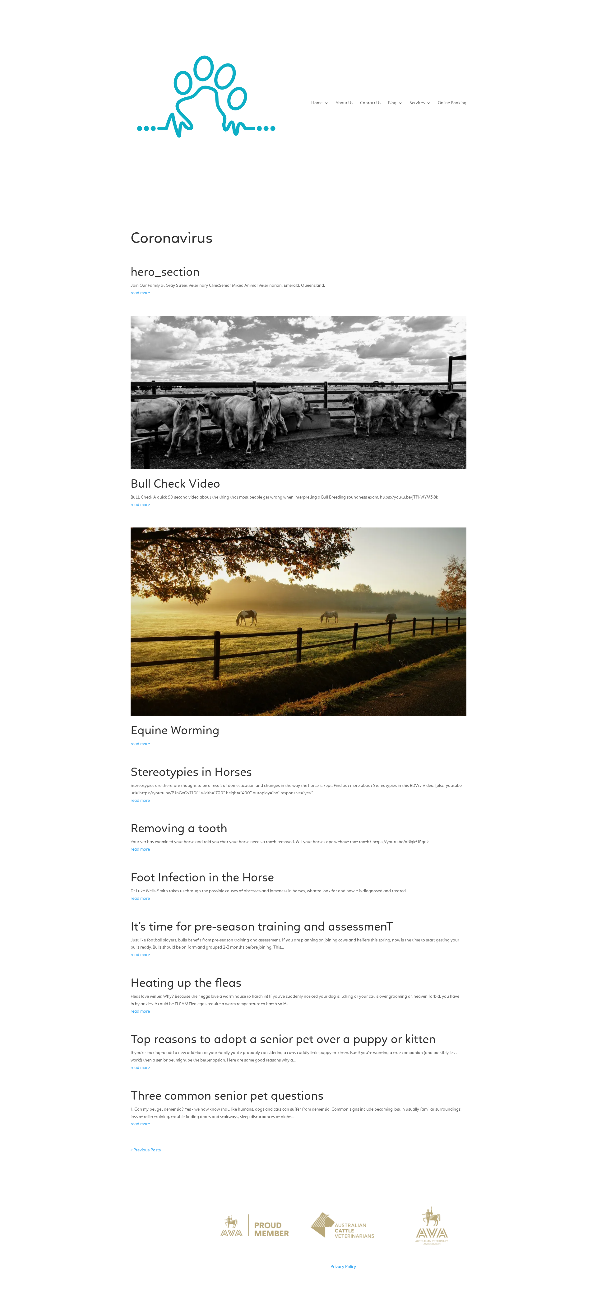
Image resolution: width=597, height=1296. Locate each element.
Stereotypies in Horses (191, 773)
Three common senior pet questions (227, 1096)
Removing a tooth (179, 829)
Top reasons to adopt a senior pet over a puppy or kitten (283, 1040)
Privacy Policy (343, 1267)
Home (316, 103)
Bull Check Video (175, 484)
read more (140, 293)
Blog (392, 103)
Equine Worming (175, 731)
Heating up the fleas (186, 984)
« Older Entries (175, 1150)
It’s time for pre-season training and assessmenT (262, 927)
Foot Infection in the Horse (202, 878)
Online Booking (452, 103)
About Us (344, 103)
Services (417, 103)
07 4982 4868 (169, 1230)
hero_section (165, 273)
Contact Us (370, 103)
